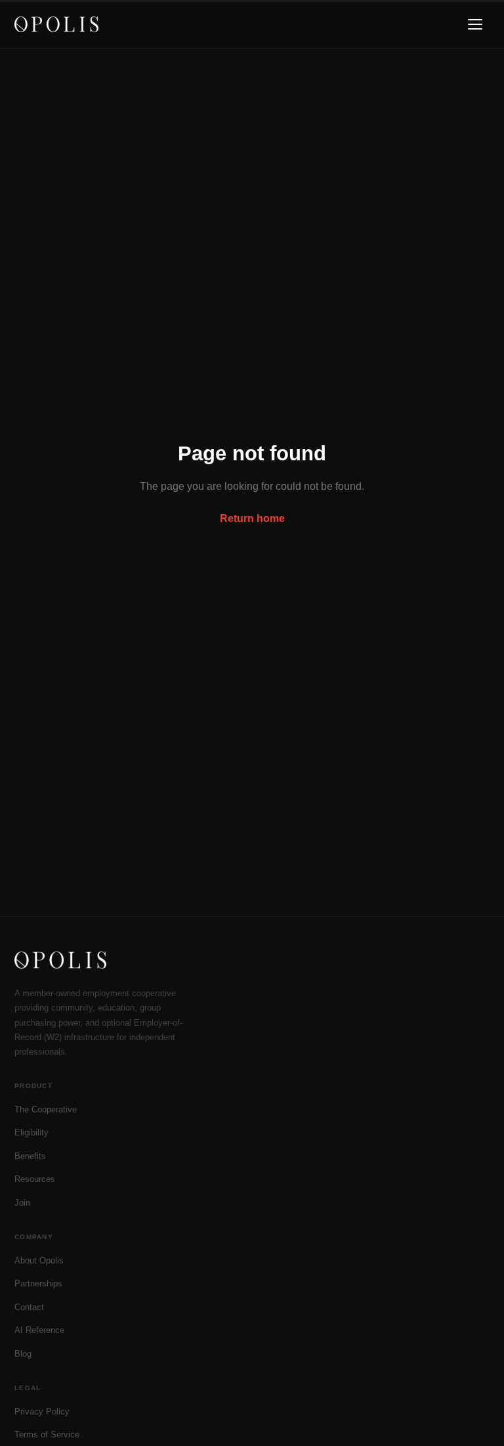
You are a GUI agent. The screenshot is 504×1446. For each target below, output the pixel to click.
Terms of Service (46, 1434)
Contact (29, 1307)
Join (22, 1203)
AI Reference (39, 1330)
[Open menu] (475, 24)
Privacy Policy (42, 1411)
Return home (252, 518)
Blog (23, 1354)
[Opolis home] (56, 24)
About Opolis (39, 1260)
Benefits (30, 1156)
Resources (34, 1179)
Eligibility (31, 1132)
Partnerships (38, 1283)
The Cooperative (45, 1109)
